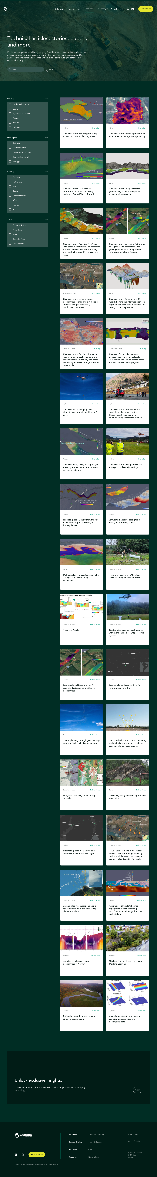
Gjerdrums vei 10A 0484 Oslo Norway (135, 1155)
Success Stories (74, 9)
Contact (91, 1149)
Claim (137, 1090)
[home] (5, 9)
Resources (89, 9)
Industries (73, 1149)
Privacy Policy (133, 1134)
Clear (46, 99)
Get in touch (146, 9)
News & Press (116, 9)
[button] (103, 9)
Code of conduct (134, 1141)
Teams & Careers (95, 1142)
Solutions (59, 9)
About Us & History (96, 1135)
